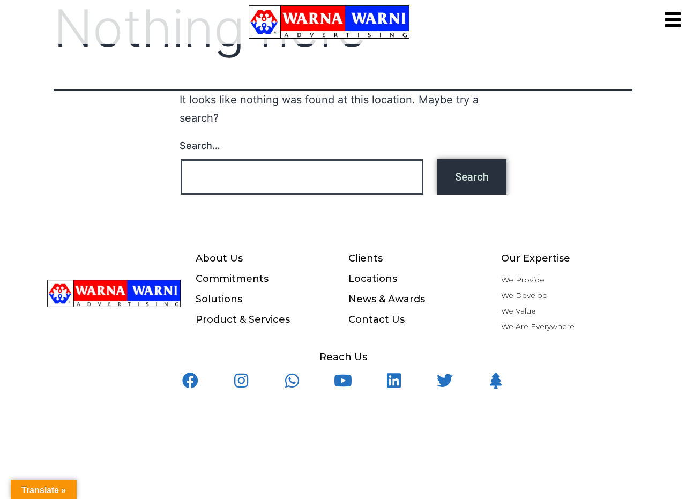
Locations (372, 279)
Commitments (232, 279)
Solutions (219, 299)
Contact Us (376, 319)
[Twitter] (445, 381)
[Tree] (496, 381)
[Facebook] (190, 381)
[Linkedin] (394, 381)
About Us (219, 258)
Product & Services (243, 319)
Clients (365, 258)
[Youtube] (343, 381)
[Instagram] (241, 381)
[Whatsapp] (292, 381)
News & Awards (386, 299)
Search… (200, 145)
